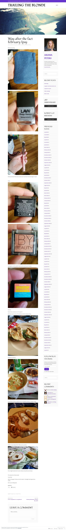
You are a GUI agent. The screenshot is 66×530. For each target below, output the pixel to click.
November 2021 (47, 177)
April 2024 (46, 144)
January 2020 (46, 200)
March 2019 (46, 208)
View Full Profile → (47, 67)
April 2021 (46, 190)
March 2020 (46, 195)
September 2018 (47, 223)
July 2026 (46, 132)
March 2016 (46, 299)
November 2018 (47, 218)
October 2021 (46, 180)
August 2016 (46, 286)
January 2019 (46, 213)
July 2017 (46, 258)
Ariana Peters (15, 44)
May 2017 (46, 264)
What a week (46, 93)
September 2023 (47, 162)
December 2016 (47, 276)
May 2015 (46, 324)
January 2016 (46, 304)
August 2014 (46, 347)
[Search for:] (50, 73)
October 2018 (46, 220)
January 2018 (46, 243)
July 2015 (46, 319)
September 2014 (47, 345)
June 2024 (46, 142)
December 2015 (47, 307)
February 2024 (47, 149)
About (57, 5)
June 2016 (46, 291)
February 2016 (46, 302)
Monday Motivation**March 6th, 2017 (32, 499)
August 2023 (46, 165)
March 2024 (46, 147)
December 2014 (47, 337)
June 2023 (46, 170)
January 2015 (46, 335)
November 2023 (47, 157)
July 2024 (46, 139)
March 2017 (46, 269)
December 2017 (47, 246)
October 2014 (46, 342)
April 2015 (46, 327)
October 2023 (46, 160)
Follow (46, 369)
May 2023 (46, 172)
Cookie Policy (19, 528)
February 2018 (46, 241)
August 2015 (46, 317)
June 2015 (46, 322)
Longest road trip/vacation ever (50, 86)
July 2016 (46, 289)
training (29, 44)
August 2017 (46, 256)
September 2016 (47, 284)
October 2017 (46, 251)
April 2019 (46, 205)
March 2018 (46, 238)
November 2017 (47, 248)
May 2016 (46, 294)
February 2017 (46, 271)
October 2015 (46, 312)
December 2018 (47, 215)
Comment (32, 518)
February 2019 (46, 210)
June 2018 (46, 231)
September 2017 (47, 253)
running (16, 493)
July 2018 (46, 228)
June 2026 (46, 134)
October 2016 (46, 281)
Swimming (46, 83)
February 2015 (46, 332)
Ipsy (14, 493)
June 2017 (46, 261)
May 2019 (46, 203)
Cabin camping (47, 91)
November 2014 (47, 340)
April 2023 (46, 175)
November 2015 (47, 309)
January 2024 (46, 152)
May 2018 (46, 233)
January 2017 (46, 274)
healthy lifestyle (25, 44)
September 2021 (47, 182)
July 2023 (46, 167)
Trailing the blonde (26, 5)
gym (12, 493)
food (21, 44)
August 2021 (46, 185)
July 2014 (46, 350)
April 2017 (46, 266)
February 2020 (47, 198)
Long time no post (47, 88)
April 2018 (46, 236)
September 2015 (47, 314)
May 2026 (46, 137)
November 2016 (47, 279)
